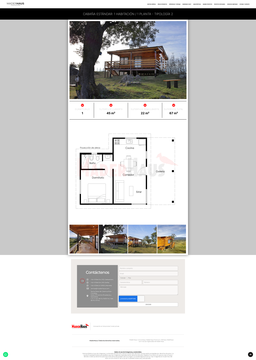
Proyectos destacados (219, 4)
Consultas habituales (232, 4)
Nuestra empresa (151, 4)
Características (197, 4)
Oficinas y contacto (245, 4)
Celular (123, 278)
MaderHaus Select (186, 4)
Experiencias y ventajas (174, 4)
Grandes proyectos (207, 4)
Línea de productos (162, 4)
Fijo (129, 278)
